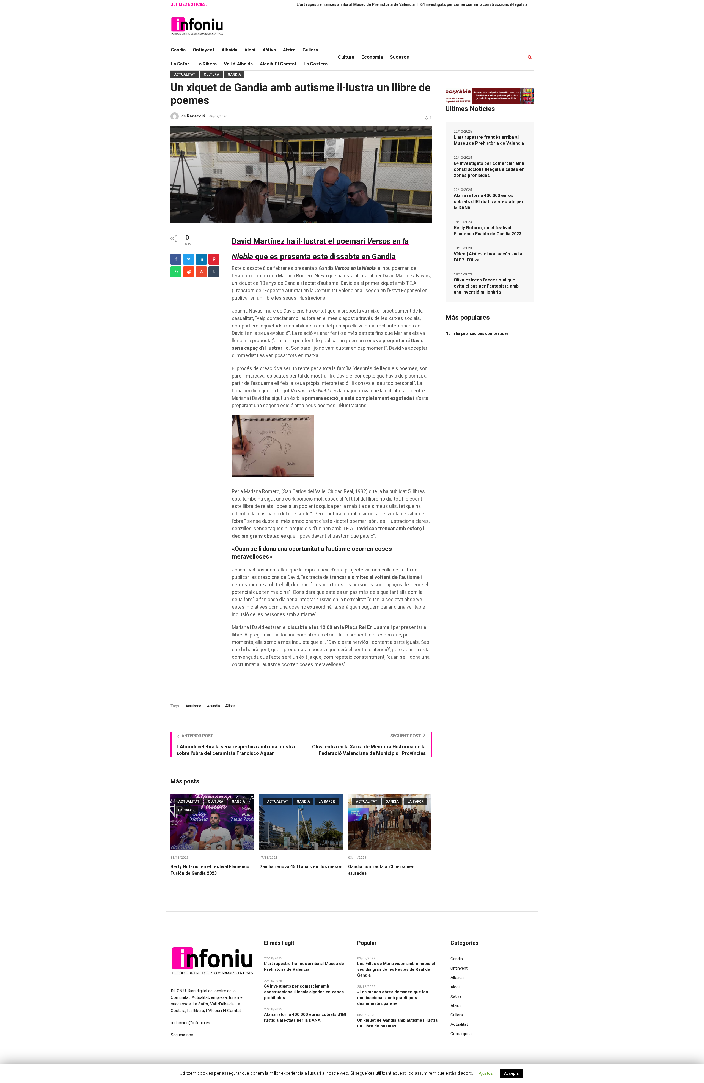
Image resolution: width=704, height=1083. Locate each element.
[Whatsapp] (176, 271)
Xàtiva (455, 996)
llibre (231, 706)
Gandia (234, 74)
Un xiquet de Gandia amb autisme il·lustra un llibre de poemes (397, 1023)
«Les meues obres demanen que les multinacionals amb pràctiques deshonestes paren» (392, 997)
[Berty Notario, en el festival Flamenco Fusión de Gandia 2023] (212, 822)
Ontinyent (459, 968)
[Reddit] (188, 271)
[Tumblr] (213, 271)
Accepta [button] (511, 1073)
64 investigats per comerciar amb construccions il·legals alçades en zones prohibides (462, 4)
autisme (194, 706)
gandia (214, 706)
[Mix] (201, 271)
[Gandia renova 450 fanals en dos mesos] (301, 822)
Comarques (461, 1033)
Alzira (455, 1005)
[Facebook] (176, 259)
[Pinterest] (213, 259)
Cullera (456, 1015)
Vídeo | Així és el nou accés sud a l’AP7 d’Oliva (488, 256)
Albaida (457, 977)
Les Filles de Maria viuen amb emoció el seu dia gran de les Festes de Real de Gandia (396, 969)
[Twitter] (188, 259)
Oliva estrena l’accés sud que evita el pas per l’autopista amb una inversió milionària (486, 286)
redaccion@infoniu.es (190, 1022)
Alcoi (455, 986)
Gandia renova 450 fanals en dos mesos (300, 866)
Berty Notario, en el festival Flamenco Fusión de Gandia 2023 (487, 230)
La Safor (186, 810)
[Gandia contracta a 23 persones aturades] (389, 822)
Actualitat (184, 74)
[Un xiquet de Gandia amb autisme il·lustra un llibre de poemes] (301, 174)
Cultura (211, 74)
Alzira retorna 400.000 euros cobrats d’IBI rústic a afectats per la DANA (489, 201)
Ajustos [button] (486, 1073)
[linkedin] (201, 259)
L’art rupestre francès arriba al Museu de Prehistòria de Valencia (319, 4)
